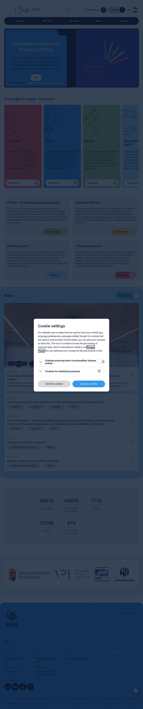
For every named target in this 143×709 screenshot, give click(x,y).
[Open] (40, 361)
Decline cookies (54, 383)
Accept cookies (88, 383)
